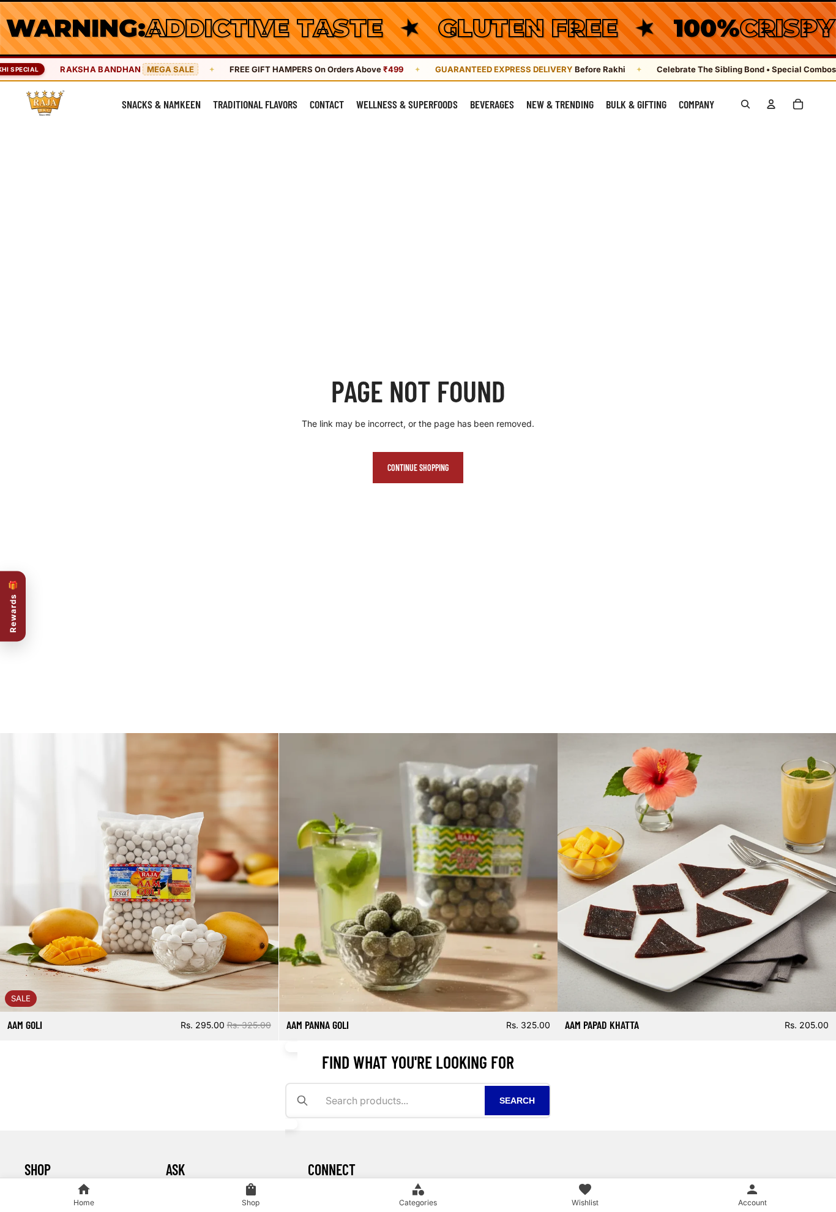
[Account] (771, 104)
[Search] (745, 104)
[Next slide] (260, 872)
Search (517, 1100)
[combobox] (401, 1100)
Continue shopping (418, 467)
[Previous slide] (18, 872)
